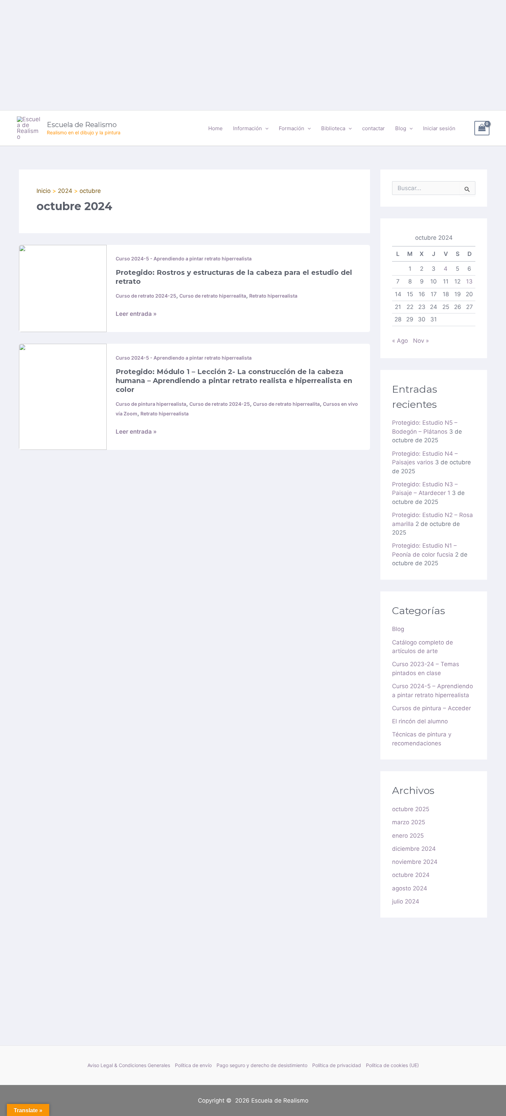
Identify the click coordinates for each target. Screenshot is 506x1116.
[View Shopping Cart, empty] (481, 128)
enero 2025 (408, 835)
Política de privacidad (336, 1065)
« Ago (400, 340)
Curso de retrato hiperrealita (212, 296)
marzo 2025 (408, 822)
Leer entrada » (136, 314)
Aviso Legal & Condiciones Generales (128, 1065)
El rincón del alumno (420, 721)
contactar (373, 128)
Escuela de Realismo (82, 125)
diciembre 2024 (414, 848)
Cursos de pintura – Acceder (431, 708)
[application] (265, 128)
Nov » (421, 340)
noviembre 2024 (415, 861)
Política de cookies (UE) (392, 1065)
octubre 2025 (410, 809)
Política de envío (193, 1065)
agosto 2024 (409, 888)
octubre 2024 (411, 874)
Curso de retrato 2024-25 (146, 296)
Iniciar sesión (439, 128)
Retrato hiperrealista (273, 296)
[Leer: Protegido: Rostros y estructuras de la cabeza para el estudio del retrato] (63, 288)
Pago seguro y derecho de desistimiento (262, 1065)
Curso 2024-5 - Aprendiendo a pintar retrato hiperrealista (184, 258)
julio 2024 (405, 901)
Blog (398, 629)
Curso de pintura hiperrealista (151, 404)
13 (469, 281)
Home (215, 128)
